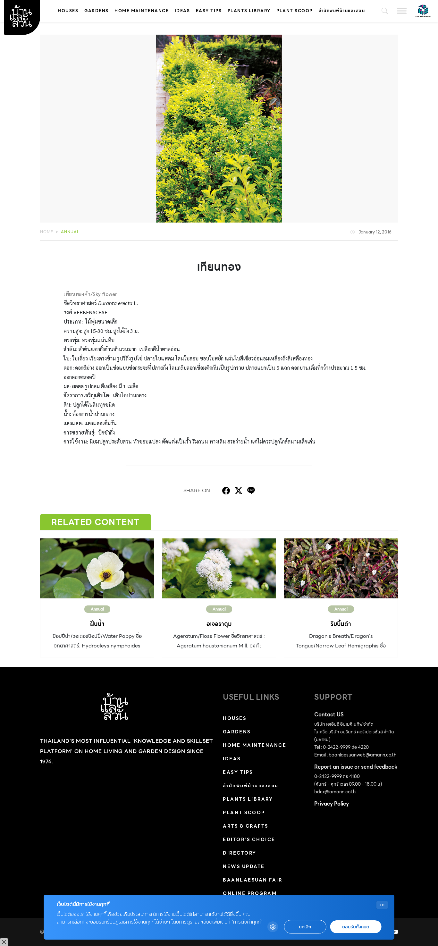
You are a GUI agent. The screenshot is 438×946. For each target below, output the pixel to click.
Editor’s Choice (249, 839)
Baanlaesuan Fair (252, 879)
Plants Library (249, 10)
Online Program (250, 893)
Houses (68, 10)
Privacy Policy (331, 804)
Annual (70, 232)
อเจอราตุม (219, 624)
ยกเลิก (305, 927)
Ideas (182, 10)
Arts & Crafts (245, 826)
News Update (244, 866)
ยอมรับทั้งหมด (355, 927)
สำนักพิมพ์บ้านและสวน (342, 10)
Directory (240, 853)
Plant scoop (294, 10)
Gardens (96, 10)
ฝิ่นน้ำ (97, 624)
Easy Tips (209, 10)
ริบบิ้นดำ (341, 624)
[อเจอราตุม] (219, 568)
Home (46, 232)
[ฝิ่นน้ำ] (97, 568)
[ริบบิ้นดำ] (341, 568)
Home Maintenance (141, 10)
